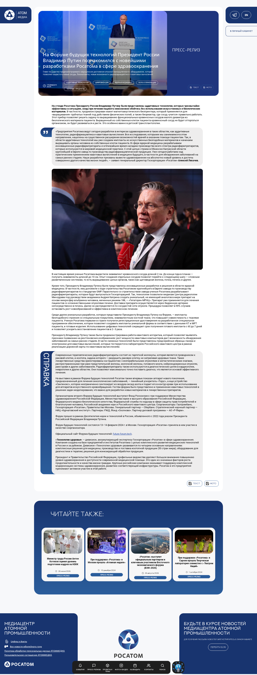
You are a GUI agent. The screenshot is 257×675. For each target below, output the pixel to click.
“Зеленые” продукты (75, 89)
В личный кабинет (241, 31)
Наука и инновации (147, 82)
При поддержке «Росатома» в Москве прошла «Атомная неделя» (106, 561)
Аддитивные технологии (77, 82)
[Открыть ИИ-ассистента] (178, 667)
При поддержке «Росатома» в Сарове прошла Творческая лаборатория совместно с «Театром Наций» (194, 562)
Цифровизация (101, 82)
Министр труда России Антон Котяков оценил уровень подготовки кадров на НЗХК (63, 561)
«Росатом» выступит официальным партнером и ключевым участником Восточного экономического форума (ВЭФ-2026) (150, 562)
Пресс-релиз (63, 576)
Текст (196, 483)
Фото (213, 483)
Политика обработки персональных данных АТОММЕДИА (34, 650)
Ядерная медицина (123, 82)
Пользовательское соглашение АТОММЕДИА (28, 655)
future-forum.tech (122, 433)
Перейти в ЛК (218, 647)
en (246, 15)
